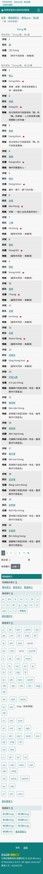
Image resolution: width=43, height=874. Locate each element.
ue (4, 786)
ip (33, 666)
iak (4, 691)
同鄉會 (12, 354)
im (25, 666)
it (10, 672)
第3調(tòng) (8, 819)
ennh (27, 658)
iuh (11, 720)
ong (12, 741)
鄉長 (11, 130)
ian (21, 685)
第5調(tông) (8, 825)
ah (10, 629)
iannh (30, 679)
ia (3, 679)
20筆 (14, 566)
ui (3, 793)
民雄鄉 (12, 530)
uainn (13, 778)
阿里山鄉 (13, 377)
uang (13, 770)
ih (9, 666)
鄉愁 (11, 266)
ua (4, 764)
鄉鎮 (11, 101)
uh (10, 757)
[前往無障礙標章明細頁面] (14, 854)
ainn (20, 643)
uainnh (25, 778)
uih (11, 793)
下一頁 (26, 552)
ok (20, 741)
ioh (11, 706)
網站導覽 (27, 2)
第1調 (36, 17)
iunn (20, 720)
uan (31, 764)
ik (25, 672)
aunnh (32, 650)
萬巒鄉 (12, 402)
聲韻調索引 (13, 17)
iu (3, 720)
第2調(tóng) (23, 813)
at (19, 635)
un (18, 757)
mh (11, 728)
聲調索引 (28, 587)
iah (11, 679)
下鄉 (11, 222)
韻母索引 (17, 587)
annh (27, 629)
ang (27, 635)
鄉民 (11, 244)
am (37, 629)
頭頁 (25, 847)
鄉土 (11, 75)
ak (35, 635)
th (32, 599)
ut (26, 757)
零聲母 (23, 610)
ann (18, 629)
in (3, 672)
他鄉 (11, 332)
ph (9, 599)
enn (18, 658)
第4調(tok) (23, 819)
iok (4, 712)
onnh (28, 735)
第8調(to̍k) (8, 831)
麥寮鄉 (12, 504)
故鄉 (11, 200)
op (4, 741)
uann (21, 764)
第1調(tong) (8, 813)
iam (4, 685)
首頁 (3, 17)
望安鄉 (12, 479)
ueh (12, 786)
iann (20, 679)
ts (37, 605)
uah (12, 764)
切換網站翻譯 (8, 4)
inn (17, 666)
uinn (20, 793)
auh (12, 650)
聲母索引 (6, 587)
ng (25, 605)
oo (4, 749)
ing (17, 672)
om (37, 735)
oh (10, 735)
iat (29, 685)
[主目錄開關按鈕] (38, 10)
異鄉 (11, 288)
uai (4, 778)
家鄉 (11, 310)
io (3, 706)
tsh (4, 610)
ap (4, 635)
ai (3, 643)
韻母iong (26, 17)
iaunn (23, 699)
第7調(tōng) (23, 825)
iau (4, 699)
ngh (28, 728)
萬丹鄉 (12, 453)
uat (4, 770)
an (11, 635)
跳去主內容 (18, 2)
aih (11, 643)
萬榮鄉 (12, 428)
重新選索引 (7, 616)
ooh (12, 749)
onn (19, 735)
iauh (13, 699)
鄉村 (11, 178)
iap (13, 685)
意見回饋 (5, 854)
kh (14, 605)
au (4, 650)
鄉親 (11, 156)
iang (38, 685)
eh (10, 658)
